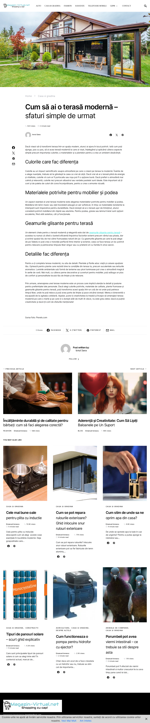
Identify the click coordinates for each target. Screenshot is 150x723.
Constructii (32, 628)
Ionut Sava (36, 134)
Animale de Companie (117, 628)
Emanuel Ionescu (20, 431)
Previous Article (15, 369)
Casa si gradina (46, 96)
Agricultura (62, 628)
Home (28, 96)
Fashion (7, 431)
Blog (80, 431)
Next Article (137, 369)
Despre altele (63, 630)
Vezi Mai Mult (68, 720)
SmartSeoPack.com (33, 714)
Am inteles (85, 720)
